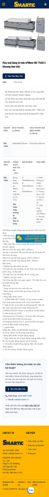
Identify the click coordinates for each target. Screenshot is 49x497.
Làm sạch (32, 449)
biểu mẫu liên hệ (32, 405)
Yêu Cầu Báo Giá (14, 76)
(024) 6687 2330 (25, 396)
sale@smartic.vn (21, 399)
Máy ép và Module (36, 445)
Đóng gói (32, 453)
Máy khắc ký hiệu (35, 441)
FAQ (29, 482)
